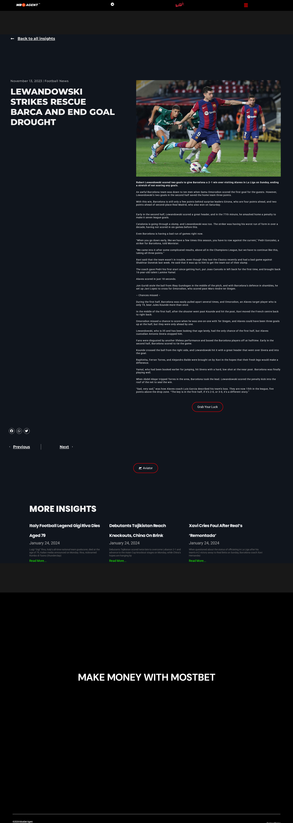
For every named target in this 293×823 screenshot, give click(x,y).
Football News (57, 81)
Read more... (38, 561)
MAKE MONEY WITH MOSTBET (146, 677)
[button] (246, 5)
